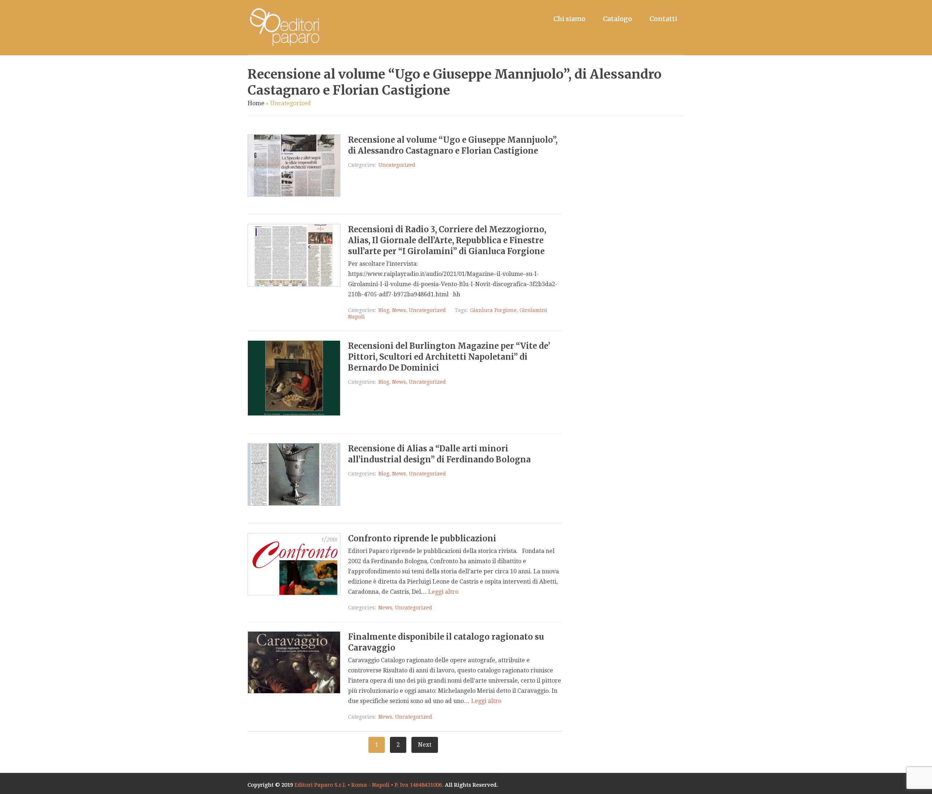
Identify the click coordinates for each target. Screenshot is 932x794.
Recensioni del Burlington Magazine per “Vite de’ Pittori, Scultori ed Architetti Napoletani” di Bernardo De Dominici (449, 357)
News (399, 310)
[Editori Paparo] (284, 27)
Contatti (663, 19)
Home (256, 103)
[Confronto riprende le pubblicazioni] (294, 593)
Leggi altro (443, 591)
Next (424, 744)
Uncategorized (396, 165)
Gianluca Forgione (493, 310)
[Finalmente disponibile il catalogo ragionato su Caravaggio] (294, 691)
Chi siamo (569, 19)
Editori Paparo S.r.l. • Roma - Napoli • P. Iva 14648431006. (369, 785)
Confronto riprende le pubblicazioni (422, 538)
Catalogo (617, 19)
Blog (383, 310)
